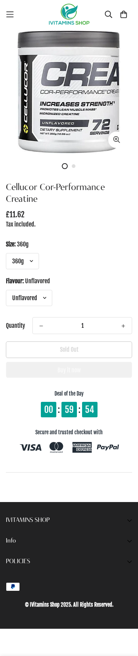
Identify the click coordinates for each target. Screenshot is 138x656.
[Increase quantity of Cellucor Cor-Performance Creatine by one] (123, 326)
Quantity (15, 325)
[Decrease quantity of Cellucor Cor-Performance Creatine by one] (41, 326)
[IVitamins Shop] (69, 14)
